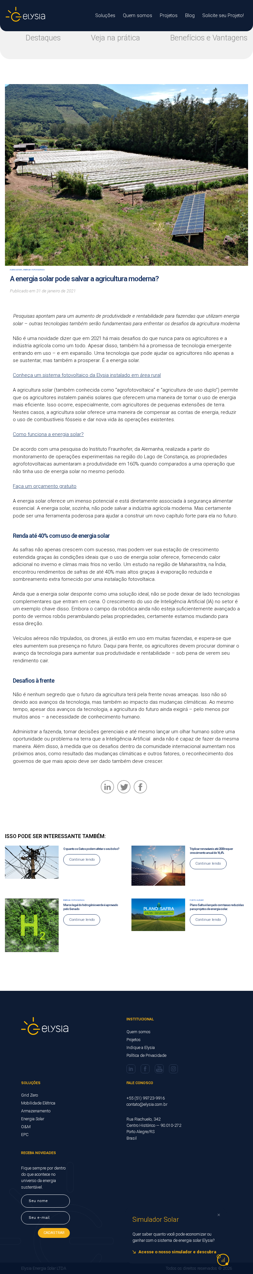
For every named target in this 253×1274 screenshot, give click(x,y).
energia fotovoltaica (34, 269)
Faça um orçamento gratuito (44, 486)
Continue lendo (82, 859)
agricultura (16, 269)
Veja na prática (115, 38)
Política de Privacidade (146, 1055)
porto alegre (197, 900)
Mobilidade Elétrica (38, 1103)
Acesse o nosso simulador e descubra (177, 1251)
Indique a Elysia (140, 1047)
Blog (190, 15)
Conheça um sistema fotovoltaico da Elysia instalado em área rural (87, 375)
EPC (25, 1134)
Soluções (105, 15)
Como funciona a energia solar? (48, 434)
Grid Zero (29, 1095)
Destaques (43, 38)
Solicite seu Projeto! (223, 15)
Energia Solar (32, 1118)
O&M (26, 1126)
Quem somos (137, 15)
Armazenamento (35, 1110)
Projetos (169, 15)
